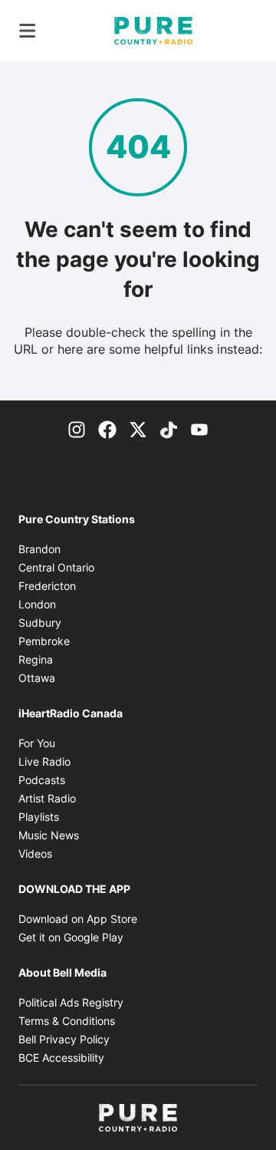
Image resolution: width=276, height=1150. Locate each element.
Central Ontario (56, 567)
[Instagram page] (76, 428)
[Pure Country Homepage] (153, 30)
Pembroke (44, 640)
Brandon (39, 548)
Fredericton (47, 585)
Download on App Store (77, 918)
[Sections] (27, 30)
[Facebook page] (107, 428)
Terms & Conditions (66, 1020)
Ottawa (36, 677)
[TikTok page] (168, 428)
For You (36, 743)
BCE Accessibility (61, 1057)
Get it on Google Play (70, 937)
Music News (48, 835)
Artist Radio (47, 798)
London (37, 604)
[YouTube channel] (199, 428)
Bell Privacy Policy (64, 1039)
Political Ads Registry (70, 1002)
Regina (35, 659)
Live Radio (44, 761)
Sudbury (39, 622)
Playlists (38, 816)
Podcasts (41, 779)
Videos (35, 853)
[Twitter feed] (138, 428)
